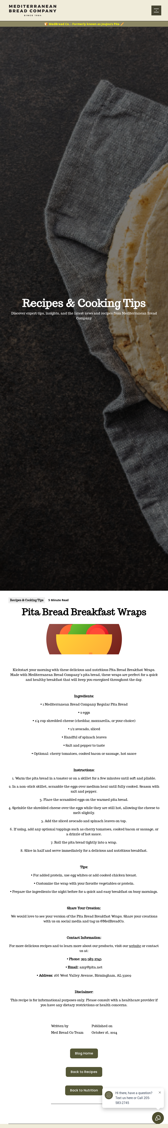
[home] (35, 10)
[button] (155, 10)
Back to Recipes (84, 1071)
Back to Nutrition (84, 1090)
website (135, 946)
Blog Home (84, 1053)
